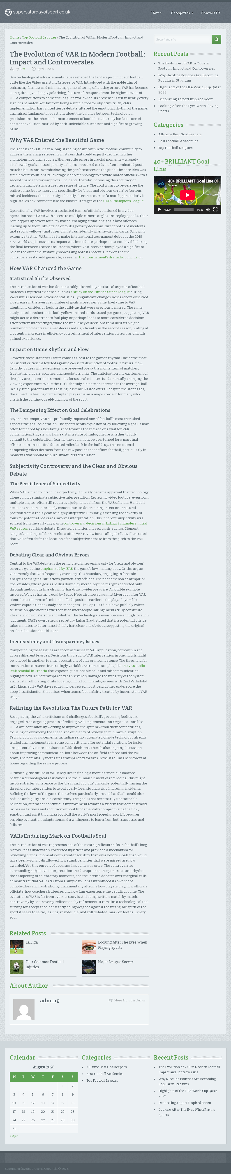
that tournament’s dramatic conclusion (111, 257)
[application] (187, 195)
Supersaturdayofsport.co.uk (24, 1168)
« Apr (14, 1136)
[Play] (159, 209)
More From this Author (130, 1000)
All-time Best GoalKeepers (180, 134)
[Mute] (208, 209)
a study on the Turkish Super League (100, 292)
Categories (182, 13)
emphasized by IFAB (57, 569)
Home (156, 13)
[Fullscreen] (215, 209)
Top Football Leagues (39, 37)
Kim (22, 69)
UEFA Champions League (123, 201)
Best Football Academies (178, 141)
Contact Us (210, 13)
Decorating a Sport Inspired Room (185, 99)
